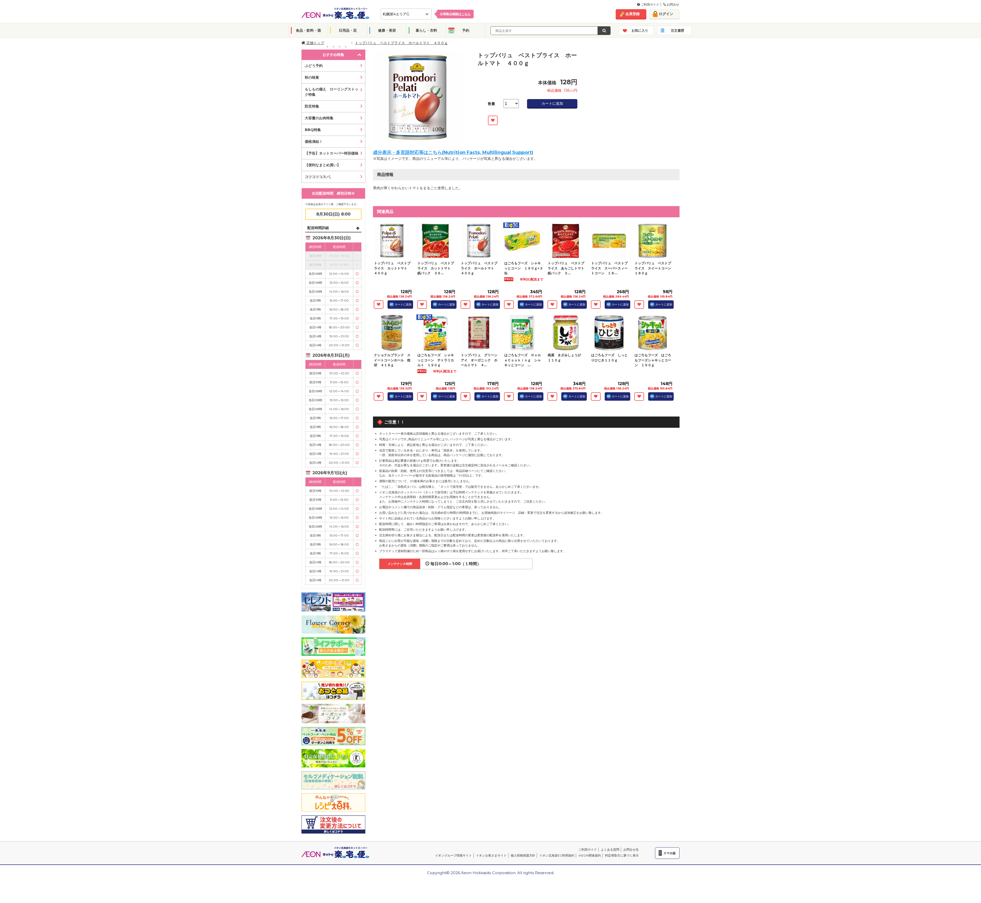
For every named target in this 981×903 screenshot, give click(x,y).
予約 (465, 30)
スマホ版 (669, 853)
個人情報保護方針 (523, 855)
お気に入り (640, 30)
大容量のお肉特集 (319, 118)
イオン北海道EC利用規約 (556, 855)
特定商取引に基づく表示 (622, 855)
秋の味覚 (312, 77)
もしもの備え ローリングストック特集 (331, 92)
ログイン (666, 13)
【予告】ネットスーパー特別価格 (331, 153)
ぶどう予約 (314, 65)
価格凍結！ (314, 141)
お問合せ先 (631, 849)
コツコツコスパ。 (319, 176)
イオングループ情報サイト (453, 855)
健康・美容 (387, 30)
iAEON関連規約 (589, 855)
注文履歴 (677, 30)
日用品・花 (348, 30)
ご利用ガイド (649, 4)
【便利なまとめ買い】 (323, 165)
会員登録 (632, 13)
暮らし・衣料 (426, 30)
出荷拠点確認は (455, 14)
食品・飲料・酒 (308, 30)
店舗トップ (314, 43)
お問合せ (672, 4)
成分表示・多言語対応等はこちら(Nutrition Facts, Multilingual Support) (453, 152)
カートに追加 (552, 103)
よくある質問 (610, 849)
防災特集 (312, 106)
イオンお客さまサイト (491, 855)
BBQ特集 (313, 129)
